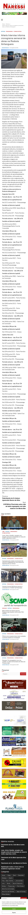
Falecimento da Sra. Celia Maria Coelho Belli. (12, 845)
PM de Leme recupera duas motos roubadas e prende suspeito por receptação (14, 625)
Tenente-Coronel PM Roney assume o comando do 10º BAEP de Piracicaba (14, 575)
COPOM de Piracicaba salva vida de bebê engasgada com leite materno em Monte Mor (14, 505)
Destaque (4, 608)
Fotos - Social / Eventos (7, 880)
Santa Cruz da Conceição (8, 888)
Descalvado (21, 875)
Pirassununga (9, 31)
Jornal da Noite (19, 880)
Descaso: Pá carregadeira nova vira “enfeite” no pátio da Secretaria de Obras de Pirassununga (14, 649)
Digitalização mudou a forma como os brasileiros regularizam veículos (12, 867)
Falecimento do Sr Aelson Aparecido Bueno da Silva (11, 498)
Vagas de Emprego (21, 891)
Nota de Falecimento (18, 883)
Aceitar (14, 909)
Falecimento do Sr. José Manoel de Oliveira (14, 863)
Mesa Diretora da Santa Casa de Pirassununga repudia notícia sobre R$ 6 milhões (14, 599)
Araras (3, 875)
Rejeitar (14, 912)
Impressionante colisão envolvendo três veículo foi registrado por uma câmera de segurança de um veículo (14, 550)
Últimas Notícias (17, 31)
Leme (3, 531)
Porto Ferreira (20, 886)
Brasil (14, 875)
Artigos (9, 875)
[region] (14, 907)
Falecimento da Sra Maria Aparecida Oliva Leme (13, 858)
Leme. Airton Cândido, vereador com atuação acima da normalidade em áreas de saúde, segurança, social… (14, 523)
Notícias (3, 31)
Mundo (8, 883)
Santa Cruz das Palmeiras (8, 891)
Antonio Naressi (5, 47)
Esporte (11, 878)
